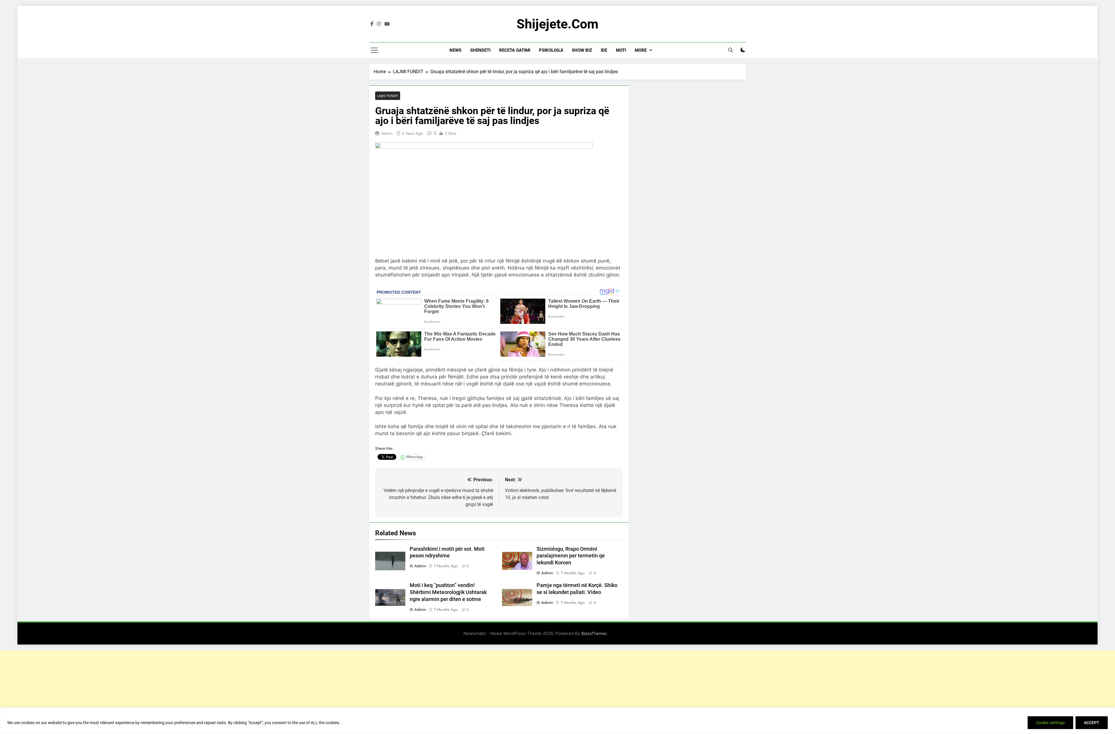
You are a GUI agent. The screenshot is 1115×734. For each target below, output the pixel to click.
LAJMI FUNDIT (387, 95)
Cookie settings (1050, 722)
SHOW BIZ (582, 50)
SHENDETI (480, 50)
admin (387, 133)
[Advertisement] (557, 691)
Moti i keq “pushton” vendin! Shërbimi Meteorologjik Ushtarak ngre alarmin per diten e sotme (448, 592)
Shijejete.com (557, 24)
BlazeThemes (594, 633)
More (641, 50)
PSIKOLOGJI (551, 50)
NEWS (455, 50)
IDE (604, 50)
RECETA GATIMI (514, 50)
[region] (557, 721)
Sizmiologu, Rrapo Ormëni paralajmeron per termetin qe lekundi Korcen (571, 556)
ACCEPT (1091, 722)
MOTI (621, 50)
